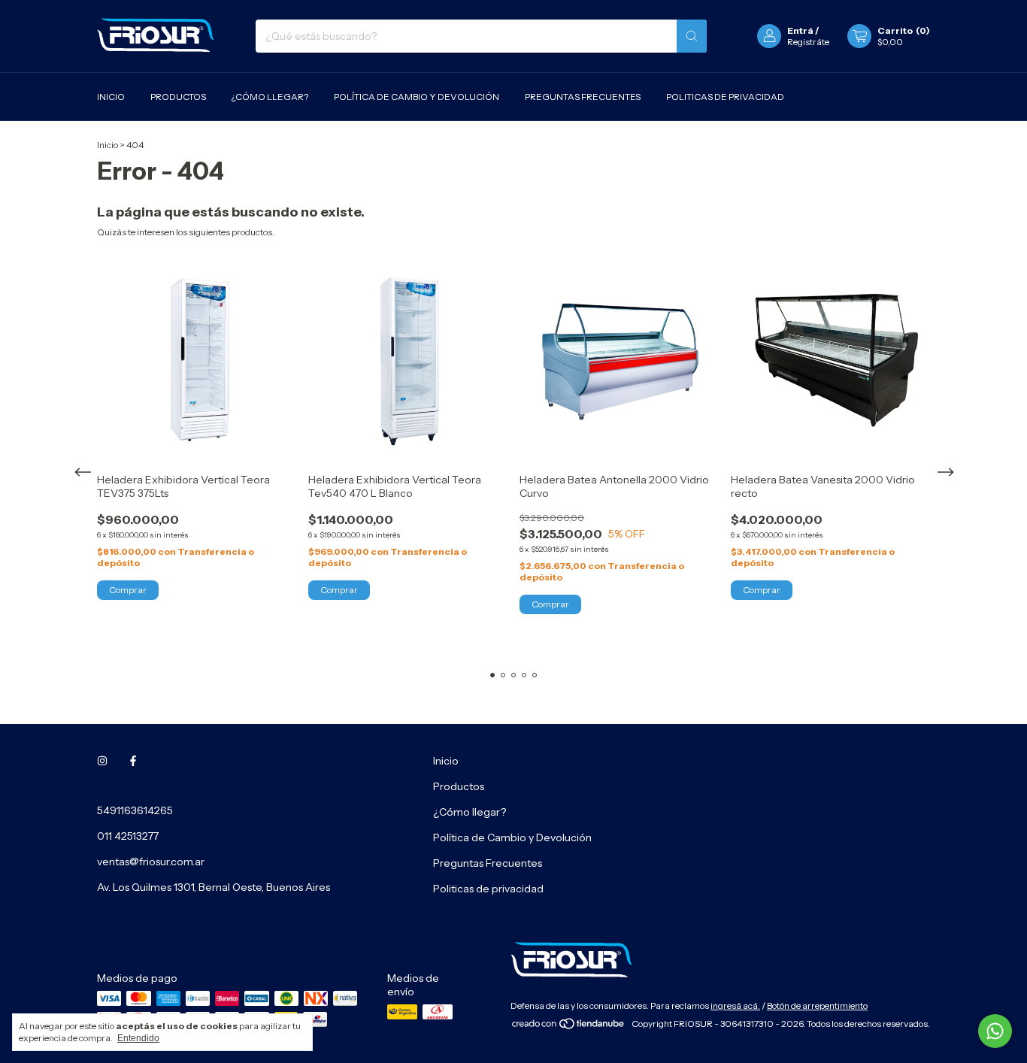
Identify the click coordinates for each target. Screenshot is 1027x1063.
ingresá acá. (735, 1005)
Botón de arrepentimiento (817, 1005)
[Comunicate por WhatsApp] (995, 1031)
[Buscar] (692, 36)
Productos (178, 96)
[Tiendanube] (568, 1027)
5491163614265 (135, 810)
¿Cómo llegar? (270, 96)
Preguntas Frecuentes (583, 96)
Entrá (800, 30)
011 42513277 (128, 836)
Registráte (808, 41)
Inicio (111, 96)
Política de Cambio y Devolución (416, 96)
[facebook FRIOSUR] (133, 761)
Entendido (138, 1038)
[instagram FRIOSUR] (102, 761)
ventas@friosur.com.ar (150, 861)
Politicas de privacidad (725, 96)
